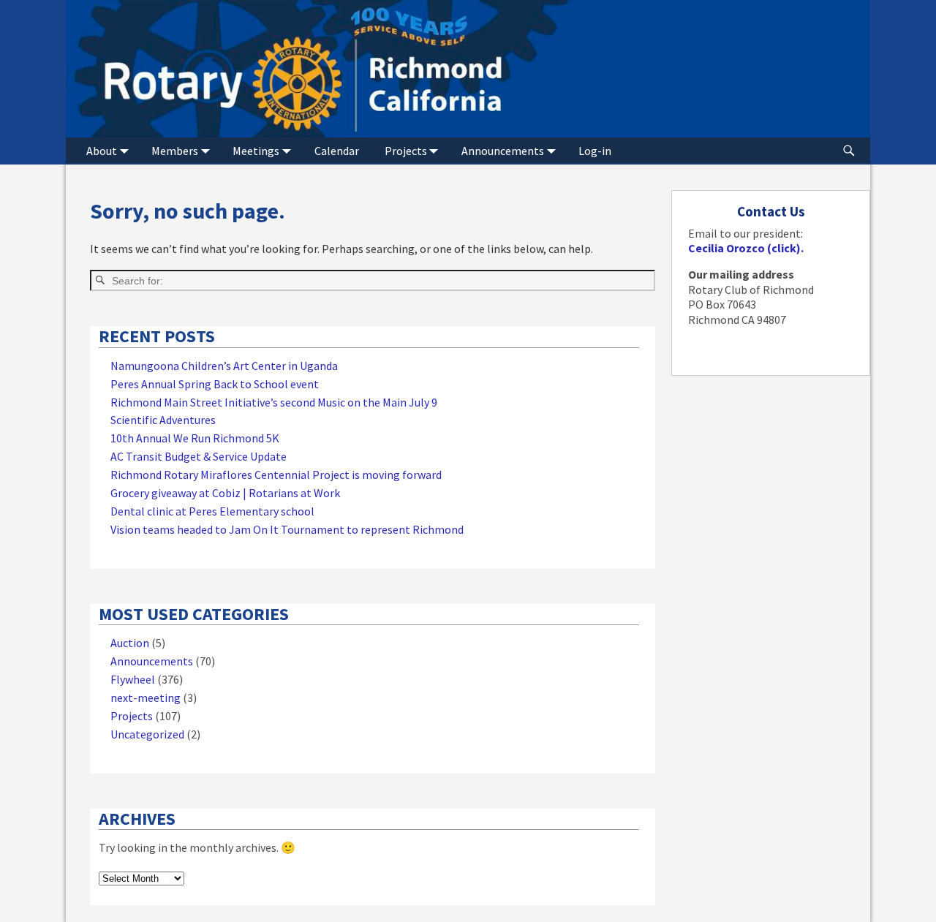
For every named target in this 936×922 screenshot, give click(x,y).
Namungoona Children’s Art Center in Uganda (224, 365)
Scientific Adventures (163, 419)
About (101, 150)
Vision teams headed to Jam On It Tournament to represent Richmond (287, 529)
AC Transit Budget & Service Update (198, 456)
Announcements (151, 661)
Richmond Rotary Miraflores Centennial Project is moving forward (276, 474)
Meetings (256, 150)
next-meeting (145, 697)
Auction (129, 642)
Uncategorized (147, 734)
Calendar (336, 150)
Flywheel (132, 679)
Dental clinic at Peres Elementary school (212, 511)
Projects (406, 150)
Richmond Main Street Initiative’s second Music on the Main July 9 (273, 402)
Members (174, 150)
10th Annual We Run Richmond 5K (194, 438)
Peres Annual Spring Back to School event (214, 384)
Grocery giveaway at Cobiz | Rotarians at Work (225, 492)
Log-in (594, 150)
